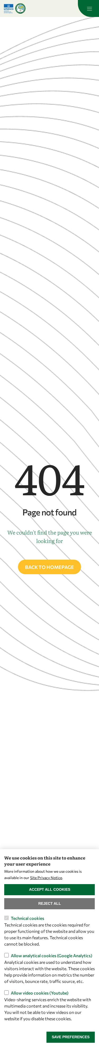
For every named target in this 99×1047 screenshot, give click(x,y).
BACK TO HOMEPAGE (49, 567)
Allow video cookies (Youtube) (39, 992)
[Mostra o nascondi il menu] (88, 8)
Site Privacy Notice (46, 877)
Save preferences (70, 1037)
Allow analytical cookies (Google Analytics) (51, 955)
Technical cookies (27, 918)
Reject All (49, 903)
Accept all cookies (49, 889)
